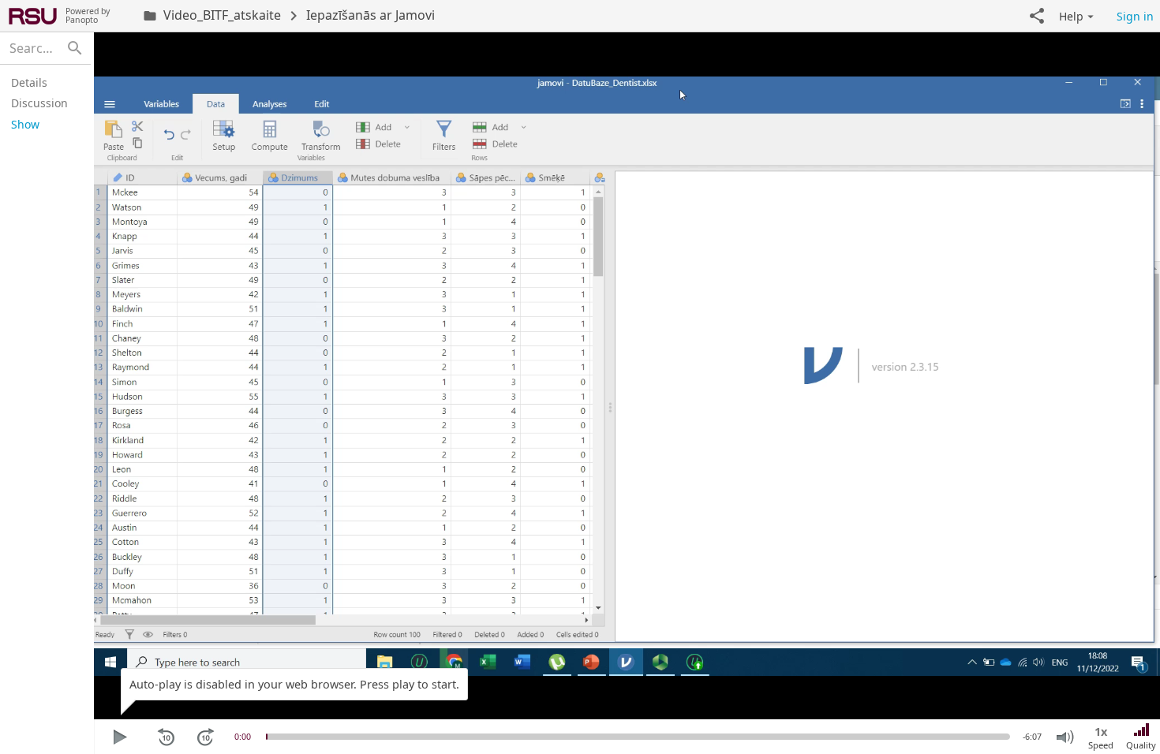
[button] (1037, 16)
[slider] (266, 736)
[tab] (43, 82)
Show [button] (25, 124)
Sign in (1135, 16)
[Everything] (33, 15)
